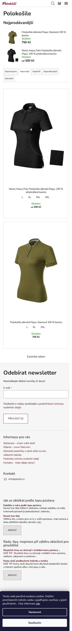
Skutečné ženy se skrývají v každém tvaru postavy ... (31, 550)
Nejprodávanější (50, 71)
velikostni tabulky (12, 454)
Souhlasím (34, 623)
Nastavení (35, 612)
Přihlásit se (15, 418)
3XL (47, 197)
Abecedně (9, 78)
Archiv (12, 530)
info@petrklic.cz (16, 479)
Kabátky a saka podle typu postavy (22, 505)
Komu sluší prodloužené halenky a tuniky (25, 561)
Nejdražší (36, 71)
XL (29, 197)
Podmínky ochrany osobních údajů (21, 458)
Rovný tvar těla (11, 516)
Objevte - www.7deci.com (16, 447)
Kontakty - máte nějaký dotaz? (19, 462)
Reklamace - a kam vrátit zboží (19, 443)
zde (38, 603)
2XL (38, 197)
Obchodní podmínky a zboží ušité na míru (24, 451)
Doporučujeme (11, 71)
